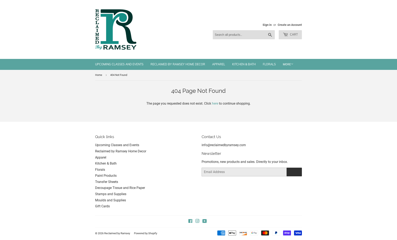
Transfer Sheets (106, 182)
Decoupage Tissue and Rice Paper (120, 188)
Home (98, 74)
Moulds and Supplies (110, 200)
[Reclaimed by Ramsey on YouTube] (204, 221)
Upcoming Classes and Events (119, 64)
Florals (269, 64)
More (287, 64)
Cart (293, 34)
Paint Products (106, 176)
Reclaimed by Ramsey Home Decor (178, 64)
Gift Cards (102, 206)
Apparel (218, 64)
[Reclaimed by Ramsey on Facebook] (190, 221)
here (215, 103)
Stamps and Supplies (110, 194)
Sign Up (294, 172)
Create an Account (290, 24)
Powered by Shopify (145, 233)
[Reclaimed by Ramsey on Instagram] (197, 221)
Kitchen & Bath (244, 64)
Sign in (267, 24)
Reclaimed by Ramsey (117, 233)
